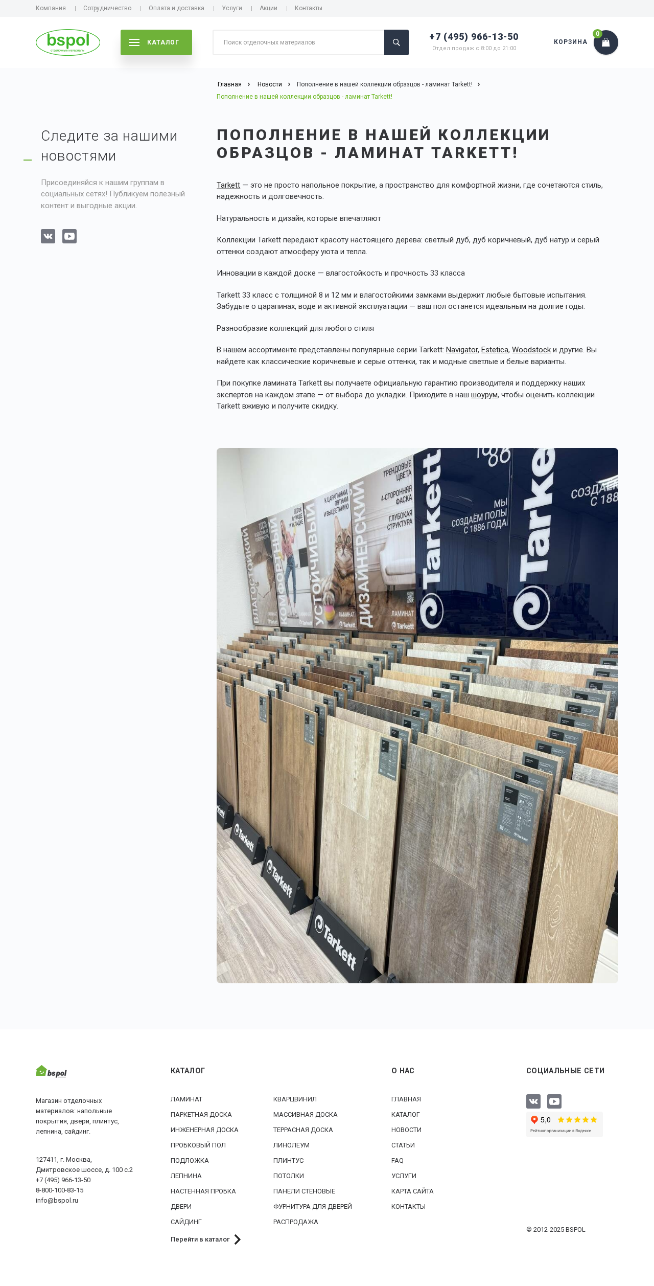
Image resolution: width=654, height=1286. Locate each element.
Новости (406, 1130)
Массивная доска (305, 1114)
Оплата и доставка (176, 8)
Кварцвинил (295, 1099)
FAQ (397, 1160)
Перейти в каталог (200, 1239)
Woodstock (531, 349)
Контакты (308, 8)
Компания (51, 8)
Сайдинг (186, 1222)
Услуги (232, 8)
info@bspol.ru (57, 1200)
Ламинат (186, 1099)
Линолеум (291, 1145)
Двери (181, 1206)
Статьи (403, 1145)
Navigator (462, 349)
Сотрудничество (107, 8)
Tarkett (228, 185)
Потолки (288, 1176)
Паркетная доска (201, 1114)
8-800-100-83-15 (59, 1190)
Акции (268, 8)
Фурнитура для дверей (312, 1206)
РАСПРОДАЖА (295, 1222)
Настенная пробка (203, 1191)
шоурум (484, 394)
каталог (163, 42)
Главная (406, 1099)
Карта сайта (412, 1191)
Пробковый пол (198, 1145)
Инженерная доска (205, 1130)
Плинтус (288, 1160)
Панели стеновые (304, 1191)
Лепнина (186, 1176)
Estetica (494, 349)
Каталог (405, 1114)
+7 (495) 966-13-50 (474, 36)
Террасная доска (303, 1130)
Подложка (190, 1160)
